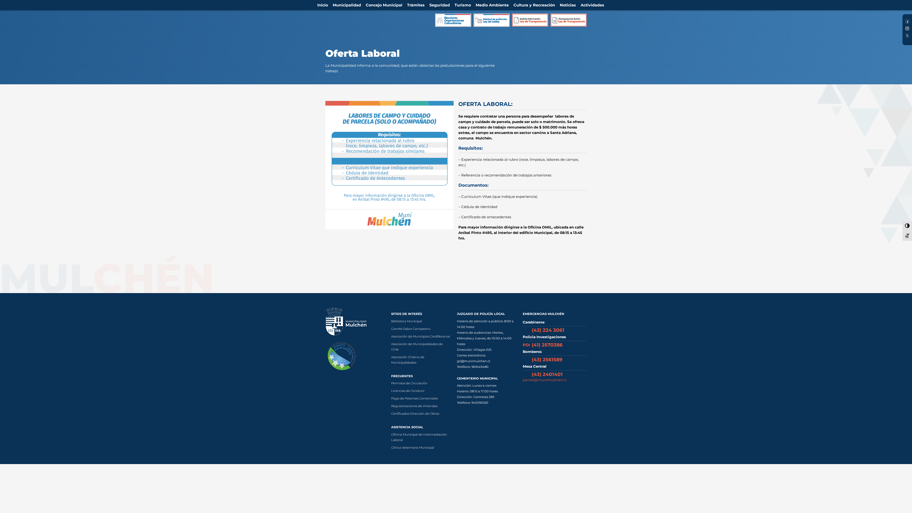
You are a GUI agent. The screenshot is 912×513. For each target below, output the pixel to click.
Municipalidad (347, 5)
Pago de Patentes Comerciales (414, 398)
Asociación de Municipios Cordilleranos (420, 336)
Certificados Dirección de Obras (415, 413)
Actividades (592, 5)
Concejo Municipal (384, 5)
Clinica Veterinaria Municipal (412, 447)
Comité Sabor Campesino (410, 329)
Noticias (568, 5)
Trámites (416, 5)
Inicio (322, 5)
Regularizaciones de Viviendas (414, 406)
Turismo (463, 5)
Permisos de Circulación (409, 383)
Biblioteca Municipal (406, 321)
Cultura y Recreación (534, 5)
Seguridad (439, 5)
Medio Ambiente (492, 5)
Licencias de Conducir (408, 391)
